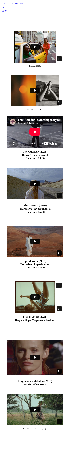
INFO (4, 7)
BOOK (4, 11)
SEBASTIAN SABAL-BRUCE (13, 4)
